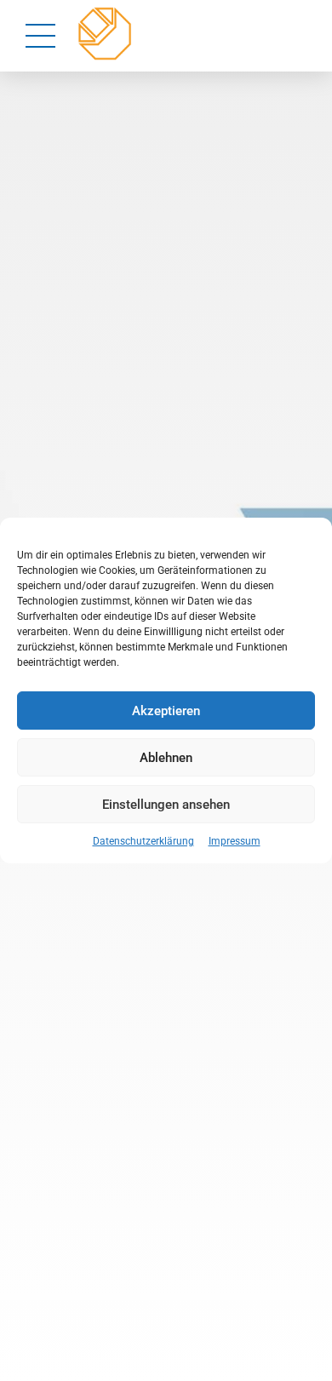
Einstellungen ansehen (166, 804)
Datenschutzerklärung (143, 841)
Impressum (234, 841)
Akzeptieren (166, 711)
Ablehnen (166, 757)
